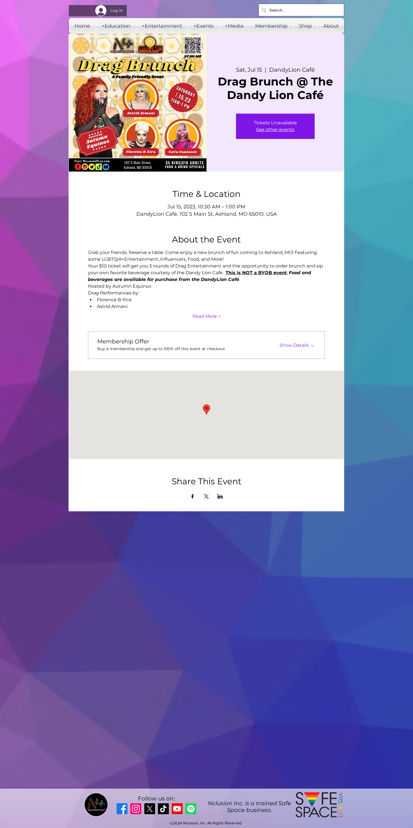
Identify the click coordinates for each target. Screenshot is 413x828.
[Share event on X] (206, 496)
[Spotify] (190, 808)
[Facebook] (122, 808)
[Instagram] (135, 808)
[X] (149, 808)
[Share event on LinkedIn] (220, 496)
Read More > (206, 316)
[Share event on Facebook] (192, 496)
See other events (275, 129)
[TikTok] (163, 808)
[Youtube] (177, 808)
